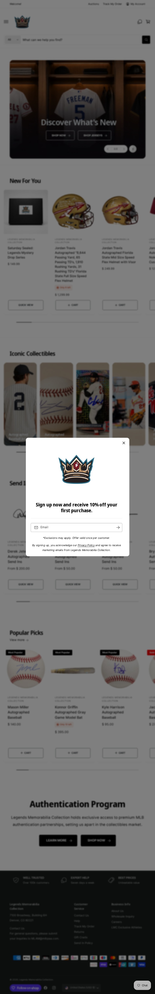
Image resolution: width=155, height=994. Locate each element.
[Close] (124, 443)
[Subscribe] (118, 527)
